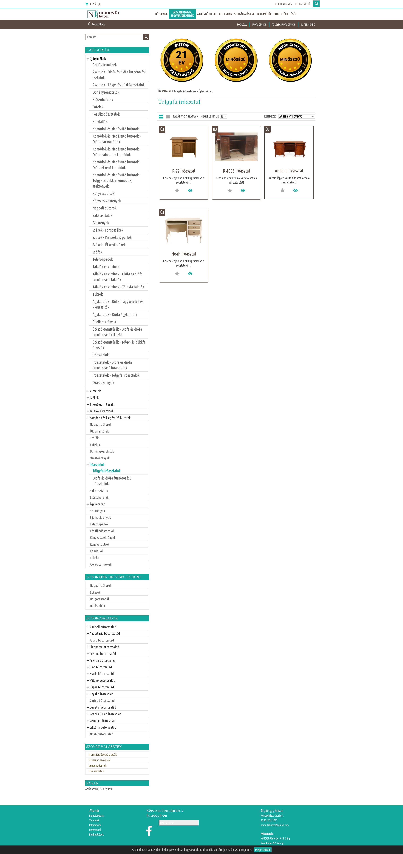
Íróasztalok (259, 24)
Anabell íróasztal (289, 170)
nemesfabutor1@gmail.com (275, 825)
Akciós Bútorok (206, 13)
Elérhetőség (288, 13)
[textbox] (113, 37)
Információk (264, 13)
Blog (276, 13)
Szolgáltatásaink (244, 13)
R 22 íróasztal (183, 171)
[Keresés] (316, 3)
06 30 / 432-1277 (269, 820)
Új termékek (308, 24)
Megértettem (263, 849)
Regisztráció (302, 4)
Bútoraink (161, 13)
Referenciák (225, 13)
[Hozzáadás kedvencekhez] (177, 190)
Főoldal (242, 24)
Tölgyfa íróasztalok (284, 24)
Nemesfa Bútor (166, 822)
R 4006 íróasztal (236, 171)
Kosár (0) (95, 4)
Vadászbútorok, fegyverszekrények (182, 14)
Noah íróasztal (183, 253)
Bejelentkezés (283, 4)
